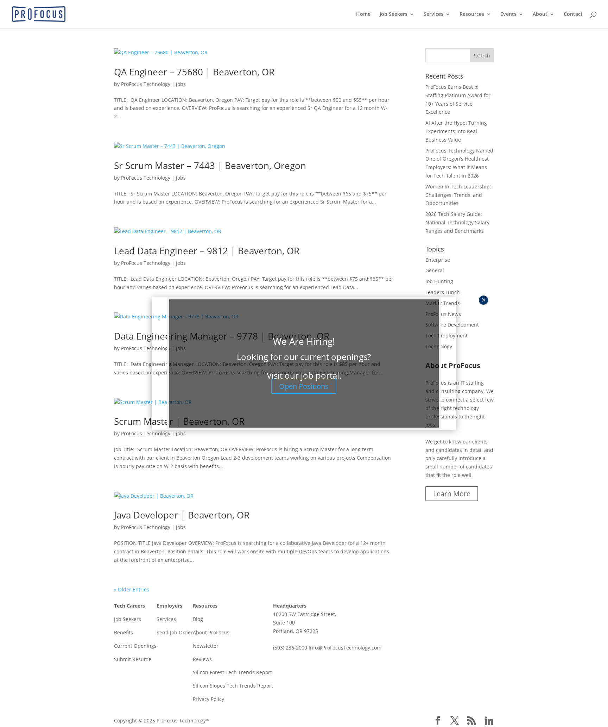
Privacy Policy (208, 699)
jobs (181, 84)
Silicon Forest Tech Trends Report (232, 672)
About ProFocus (211, 632)
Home (363, 14)
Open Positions (304, 386)
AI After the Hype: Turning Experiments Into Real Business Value (456, 131)
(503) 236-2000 (290, 647)
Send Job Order (175, 632)
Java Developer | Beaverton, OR (181, 515)
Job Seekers (393, 14)
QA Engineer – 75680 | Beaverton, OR (194, 72)
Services (433, 14)
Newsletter (205, 645)
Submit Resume (132, 659)
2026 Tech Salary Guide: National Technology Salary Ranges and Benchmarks (457, 222)
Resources (472, 14)
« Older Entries (131, 589)
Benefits (123, 632)
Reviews (202, 659)
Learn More (451, 493)
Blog (198, 619)
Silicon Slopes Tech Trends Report (233, 685)
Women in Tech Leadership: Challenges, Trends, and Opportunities (458, 195)
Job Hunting (439, 281)
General (434, 270)
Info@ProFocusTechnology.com (345, 647)
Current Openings (135, 645)
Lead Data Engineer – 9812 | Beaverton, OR (206, 250)
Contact (573, 14)
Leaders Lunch (442, 292)
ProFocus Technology (145, 84)
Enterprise (437, 259)
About (540, 14)
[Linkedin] (489, 721)
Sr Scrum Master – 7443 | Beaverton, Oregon (210, 165)
